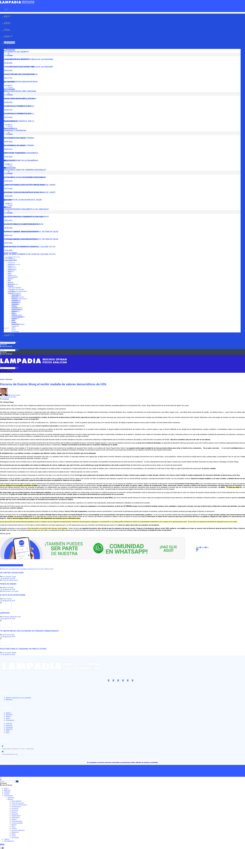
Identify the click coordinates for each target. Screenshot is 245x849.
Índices (10, 273)
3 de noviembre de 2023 (8, 397)
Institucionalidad (12, 277)
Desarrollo (14, 302)
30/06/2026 (8, 157)
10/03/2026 (8, 258)
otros (7, 733)
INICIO (6, 9)
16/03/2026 (8, 250)
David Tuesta (7, 599)
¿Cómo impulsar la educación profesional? (24, 185)
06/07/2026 (8, 149)
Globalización (11, 262)
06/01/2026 (8, 85)
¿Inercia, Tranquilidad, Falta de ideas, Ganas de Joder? (30, 192)
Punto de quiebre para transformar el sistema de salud (31, 239)
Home (2, 379)
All (8, 46)
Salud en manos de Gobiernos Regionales (23, 224)
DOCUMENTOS (9, 342)
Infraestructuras (12, 268)
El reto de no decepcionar (12, 595)
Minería (10, 279)
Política (10, 48)
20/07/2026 (8, 117)
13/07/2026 (8, 196)
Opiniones (11, 291)
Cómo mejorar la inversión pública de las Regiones (28, 67)
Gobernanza (11, 271)
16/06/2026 (8, 164)
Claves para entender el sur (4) (19, 106)
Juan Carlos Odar (8, 635)
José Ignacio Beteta (9, 652)
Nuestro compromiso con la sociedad (18, 698)
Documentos (10, 720)
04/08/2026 (8, 181)
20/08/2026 (8, 102)
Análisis (10, 293)
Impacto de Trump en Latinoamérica (21, 160)
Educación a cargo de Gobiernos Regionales (25, 170)
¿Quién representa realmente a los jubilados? (26, 209)
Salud (13, 328)
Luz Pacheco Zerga (9, 576)
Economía (14, 304)
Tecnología (10, 290)
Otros (9, 280)
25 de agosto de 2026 (7, 578)
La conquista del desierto (16, 52)
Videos (8, 717)
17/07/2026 (8, 125)
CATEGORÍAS (8, 44)
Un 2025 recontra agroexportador (21, 82)
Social (9, 288)
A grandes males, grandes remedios (21, 232)
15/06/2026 (8, 203)
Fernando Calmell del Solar (12, 617)
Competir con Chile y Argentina (19, 74)
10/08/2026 (8, 63)
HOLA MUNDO (16, 288)
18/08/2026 (8, 228)
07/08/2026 (8, 70)
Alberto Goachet (8, 588)
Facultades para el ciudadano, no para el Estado (23, 649)
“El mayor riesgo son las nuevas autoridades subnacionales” (29, 631)
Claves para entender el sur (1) (19, 121)
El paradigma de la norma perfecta (21, 247)
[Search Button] (17, 343)
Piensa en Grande (8, 584)
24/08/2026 (8, 220)
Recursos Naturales (13, 284)
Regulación (11, 286)
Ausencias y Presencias (15, 130)
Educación (14, 308)
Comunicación (16, 293)
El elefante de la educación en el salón (23, 200)
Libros (8, 718)
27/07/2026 (8, 188)
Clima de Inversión (17, 289)
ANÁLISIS (7, 23)
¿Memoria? (5, 613)
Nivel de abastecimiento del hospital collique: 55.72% (30, 254)
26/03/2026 (8, 243)
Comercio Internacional (14, 257)
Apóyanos (9, 699)
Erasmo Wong (15, 395)
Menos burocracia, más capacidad (20, 91)
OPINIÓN (7, 30)
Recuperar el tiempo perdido (17, 114)
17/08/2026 (8, 142)
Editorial (10, 268)
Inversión (9, 724)
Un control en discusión (12, 573)
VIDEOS (6, 37)
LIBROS (6, 328)
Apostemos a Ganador (14, 153)
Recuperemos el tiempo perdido (19, 145)
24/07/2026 (8, 78)
